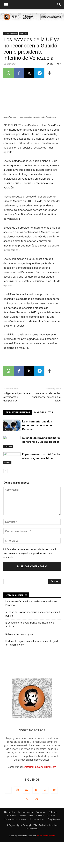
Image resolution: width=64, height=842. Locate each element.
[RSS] (45, 790)
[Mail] (35, 790)
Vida (31, 815)
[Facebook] (19, 73)
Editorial (40, 815)
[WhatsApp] (8, 73)
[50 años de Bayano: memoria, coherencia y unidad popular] (11, 442)
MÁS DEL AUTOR (43, 412)
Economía (40, 812)
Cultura (7, 462)
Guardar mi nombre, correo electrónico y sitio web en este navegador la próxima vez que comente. (30, 553)
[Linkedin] (26, 790)
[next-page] (11, 471)
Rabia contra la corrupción (19, 634)
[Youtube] (36, 799)
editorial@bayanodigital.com (39, 766)
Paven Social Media (46, 835)
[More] (49, 73)
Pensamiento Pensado (15, 819)
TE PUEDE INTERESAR (17, 412)
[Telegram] (39, 73)
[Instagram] (17, 790)
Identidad (8, 446)
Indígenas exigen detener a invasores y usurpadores (17, 397)
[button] (5, 4)
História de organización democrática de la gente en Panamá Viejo (32, 643)
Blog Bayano (54, 819)
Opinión (7, 430)
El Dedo (51, 815)
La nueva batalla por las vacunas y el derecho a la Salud (46, 397)
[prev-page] (5, 471)
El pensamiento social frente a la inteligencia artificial (29, 624)
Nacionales (9, 812)
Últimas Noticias (36, 819)
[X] (29, 73)
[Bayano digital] (32, 17)
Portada (23, 33)
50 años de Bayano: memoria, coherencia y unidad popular (32, 614)
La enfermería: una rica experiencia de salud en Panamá (37, 425)
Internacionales (10, 33)
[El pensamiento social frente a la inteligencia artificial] (11, 458)
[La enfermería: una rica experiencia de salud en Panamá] (11, 425)
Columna (53, 812)
